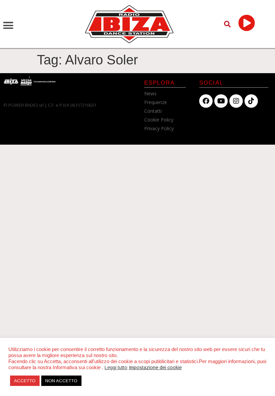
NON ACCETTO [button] (61, 380)
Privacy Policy (159, 128)
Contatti (153, 111)
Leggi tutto (116, 367)
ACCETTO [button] (25, 380)
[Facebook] (206, 101)
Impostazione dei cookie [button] (155, 367)
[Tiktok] (251, 101)
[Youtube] (221, 101)
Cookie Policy (158, 119)
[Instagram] (236, 101)
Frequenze (155, 102)
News (150, 93)
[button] (8, 25)
